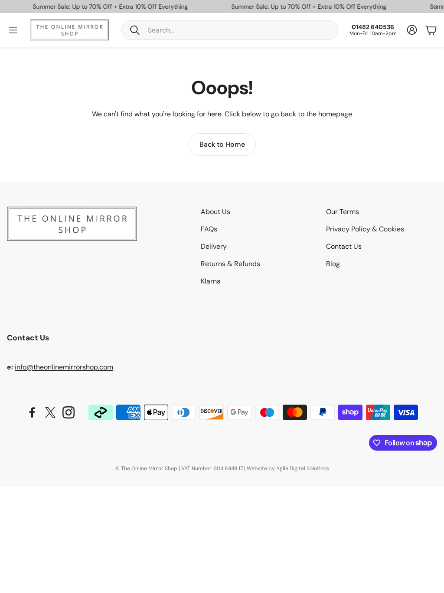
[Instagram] (68, 412)
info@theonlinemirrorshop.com (64, 367)
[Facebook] (32, 412)
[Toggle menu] (13, 30)
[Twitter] (50, 412)
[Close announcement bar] (435, 6)
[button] (230, 30)
